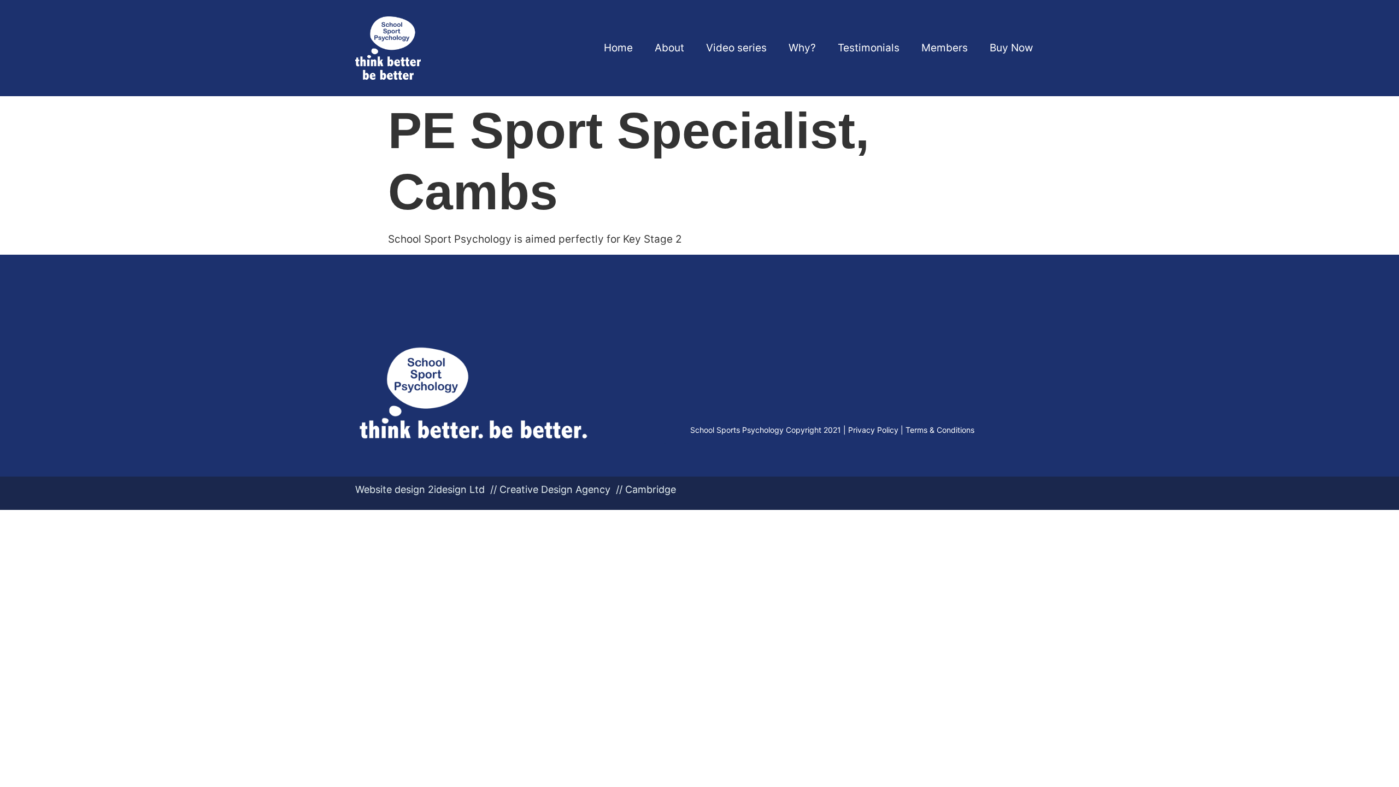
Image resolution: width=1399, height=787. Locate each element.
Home (618, 48)
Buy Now (1011, 48)
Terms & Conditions (940, 429)
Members (944, 48)
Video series (736, 48)
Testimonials (869, 48)
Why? (802, 48)
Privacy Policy (873, 429)
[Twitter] (676, 430)
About (669, 48)
